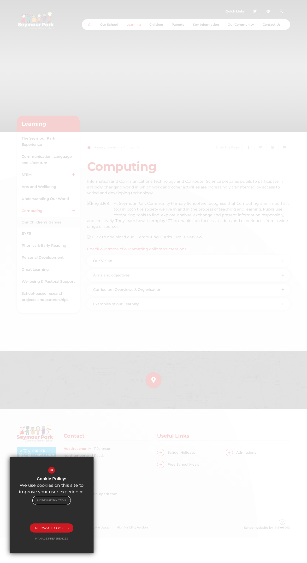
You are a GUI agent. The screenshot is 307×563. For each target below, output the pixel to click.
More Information (51, 500)
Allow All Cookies (52, 528)
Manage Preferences (51, 538)
